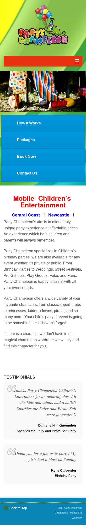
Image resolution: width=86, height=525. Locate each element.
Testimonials (19, 377)
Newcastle (58, 215)
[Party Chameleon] (43, 25)
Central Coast (26, 215)
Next (78, 91)
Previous (7, 91)
